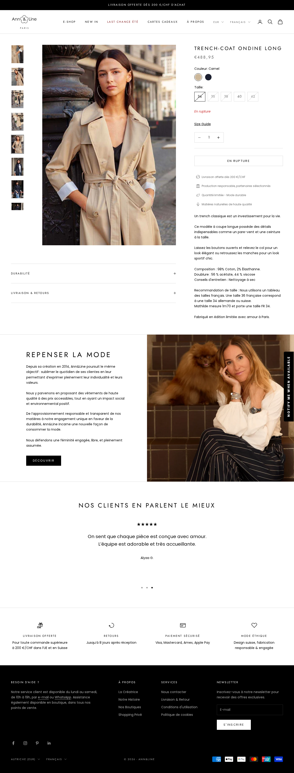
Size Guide (202, 124)
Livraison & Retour (175, 699)
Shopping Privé (130, 714)
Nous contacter (173, 692)
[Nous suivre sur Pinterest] (37, 743)
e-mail (43, 697)
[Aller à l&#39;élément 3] (17, 99)
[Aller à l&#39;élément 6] (17, 166)
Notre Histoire (129, 699)
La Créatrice (128, 692)
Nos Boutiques (130, 707)
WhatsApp (63, 697)
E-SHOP (69, 22)
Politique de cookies (177, 714)
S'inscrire (233, 724)
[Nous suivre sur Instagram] (25, 743)
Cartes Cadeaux (163, 22)
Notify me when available (288, 386)
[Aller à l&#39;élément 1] (17, 54)
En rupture (238, 161)
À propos (195, 22)
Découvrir (43, 460)
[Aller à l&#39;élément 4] (17, 121)
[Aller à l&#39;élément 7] (17, 189)
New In (91, 22)
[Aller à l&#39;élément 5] (17, 144)
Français (238, 22)
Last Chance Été (122, 22)
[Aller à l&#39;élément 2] (17, 76)
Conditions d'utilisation (179, 707)
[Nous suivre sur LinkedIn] (49, 743)
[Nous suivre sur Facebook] (13, 743)
